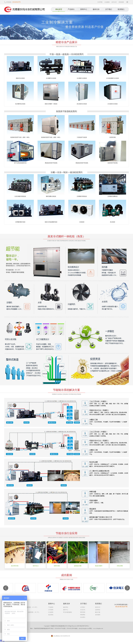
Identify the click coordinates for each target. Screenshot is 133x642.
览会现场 (50, 614)
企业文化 (82, 609)
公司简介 (82, 607)
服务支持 (96, 9)
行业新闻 (50, 612)
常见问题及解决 (67, 612)
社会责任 (82, 617)
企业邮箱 (107, 2)
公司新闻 (50, 609)
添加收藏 (121, 2)
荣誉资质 (82, 612)
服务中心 (65, 609)
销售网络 (82, 614)
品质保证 (97, 609)
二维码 (127, 2)
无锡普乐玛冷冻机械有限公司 (25, 9)
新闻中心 (83, 9)
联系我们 (121, 9)
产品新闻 (50, 607)
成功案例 (97, 614)
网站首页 (58, 9)
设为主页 (114, 2)
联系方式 (97, 607)
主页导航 (99, 2)
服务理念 (65, 607)
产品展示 (71, 9)
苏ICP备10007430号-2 (83, 626)
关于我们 (108, 9)
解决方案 (97, 612)
